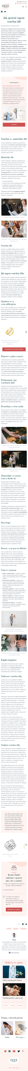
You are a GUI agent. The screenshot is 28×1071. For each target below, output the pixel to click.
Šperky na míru (23, 1)
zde (7, 904)
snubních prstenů (19, 191)
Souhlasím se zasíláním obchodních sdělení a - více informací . (14, 900)
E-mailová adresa (8, 889)
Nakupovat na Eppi (22, 3)
